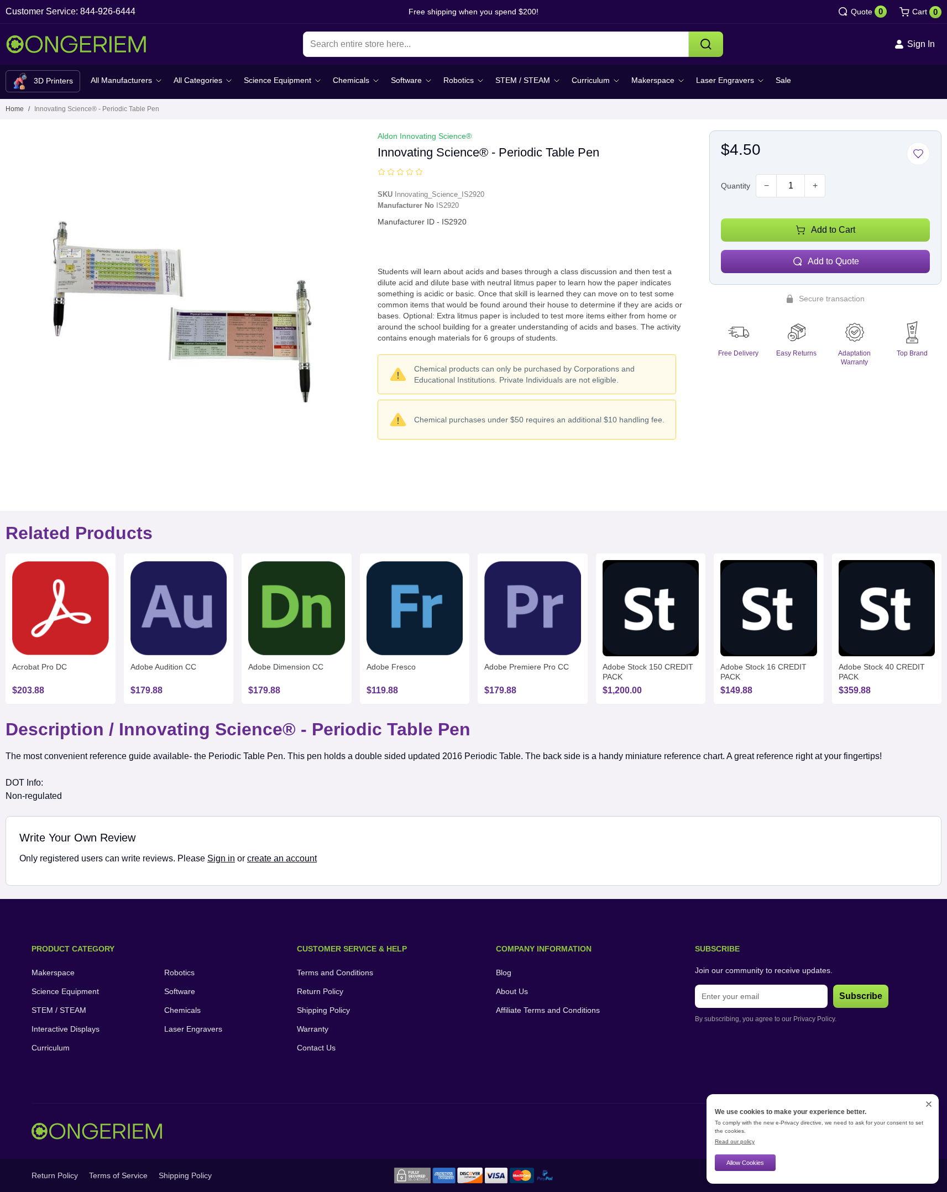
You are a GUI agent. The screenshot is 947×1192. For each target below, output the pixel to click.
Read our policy (735, 1141)
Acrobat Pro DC (39, 666)
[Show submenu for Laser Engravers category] (760, 80)
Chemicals (351, 80)
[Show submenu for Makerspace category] (681, 80)
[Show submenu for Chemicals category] (376, 80)
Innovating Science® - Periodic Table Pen (96, 109)
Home (15, 109)
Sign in (221, 858)
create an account (282, 858)
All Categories (198, 80)
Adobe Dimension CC (285, 666)
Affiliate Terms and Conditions (548, 1010)
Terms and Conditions (335, 972)
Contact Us (316, 1047)
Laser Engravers (725, 80)
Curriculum (591, 80)
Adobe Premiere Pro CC (526, 666)
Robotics (458, 80)
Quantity (735, 185)
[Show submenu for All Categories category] (228, 80)
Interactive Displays (66, 1028)
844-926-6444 (107, 11)
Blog (503, 972)
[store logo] (76, 44)
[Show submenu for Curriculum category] (616, 80)
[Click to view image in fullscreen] (183, 308)
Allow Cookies (745, 1162)
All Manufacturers (121, 80)
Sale (783, 80)
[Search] (706, 44)
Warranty (312, 1028)
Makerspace (652, 80)
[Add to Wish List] (918, 153)
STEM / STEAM (522, 80)
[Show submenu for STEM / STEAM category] (556, 80)
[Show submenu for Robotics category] (480, 80)
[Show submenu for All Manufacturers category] (158, 80)
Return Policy (320, 991)
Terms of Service (118, 1175)
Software (406, 80)
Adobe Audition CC (163, 666)
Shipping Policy (323, 1010)
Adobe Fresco (391, 666)
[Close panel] (929, 1104)
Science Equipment (277, 80)
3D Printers (53, 80)
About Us (512, 991)
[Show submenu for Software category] (428, 80)
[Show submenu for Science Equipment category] (317, 80)
